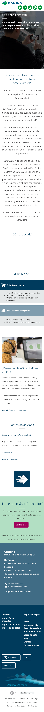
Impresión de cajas (11, 624)
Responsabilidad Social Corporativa (32, 626)
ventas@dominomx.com (17, 586)
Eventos (27, 641)
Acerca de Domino (32, 631)
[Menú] (40, 7)
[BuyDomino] (20, 7)
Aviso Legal (34, 699)
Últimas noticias (31, 645)
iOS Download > (8, 452)
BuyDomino (13, 657)
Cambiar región (26, 693)
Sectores (6, 614)
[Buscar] (25, 7)
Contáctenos (21, 525)
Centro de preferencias (15, 706)
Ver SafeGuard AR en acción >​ (14, 410)
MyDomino (8, 665)
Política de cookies (29, 702)
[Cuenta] (30, 7)
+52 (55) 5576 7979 (15, 583)
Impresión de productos (8, 619)
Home (26, 621)
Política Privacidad (14, 702)
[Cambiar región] (35, 7)
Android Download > (10, 459)
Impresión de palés (11, 627)
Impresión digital (32, 614)
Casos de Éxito (30, 635)
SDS (27, 657)
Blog (26, 638)
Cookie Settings (31, 706)
